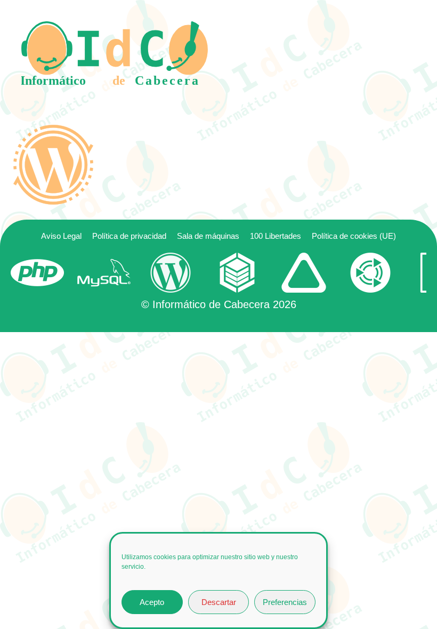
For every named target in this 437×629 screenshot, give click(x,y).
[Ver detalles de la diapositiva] (37, 273)
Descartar (218, 602)
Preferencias (285, 602)
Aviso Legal (61, 235)
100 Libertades (275, 235)
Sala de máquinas (208, 235)
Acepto (152, 602)
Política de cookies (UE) (354, 235)
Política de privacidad (129, 235)
